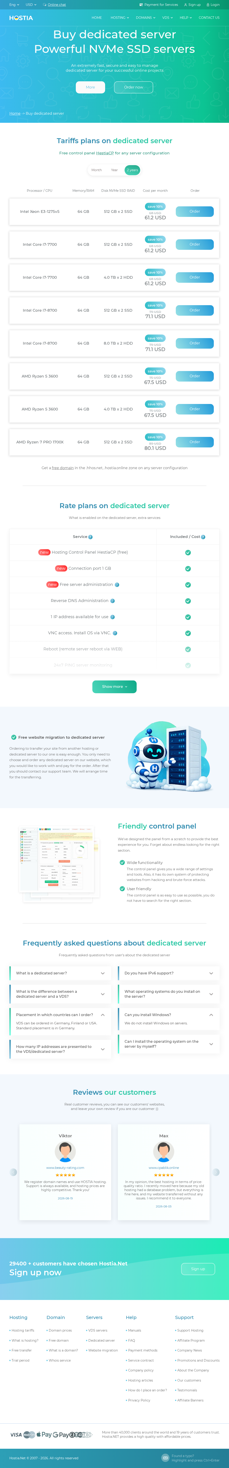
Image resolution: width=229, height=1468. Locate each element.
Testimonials (187, 1390)
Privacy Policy (139, 1400)
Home (97, 18)
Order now (133, 87)
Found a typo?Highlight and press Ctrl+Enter (196, 1458)
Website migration (103, 1350)
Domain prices (60, 1330)
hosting (118, 18)
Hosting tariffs (23, 1330)
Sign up (195, 5)
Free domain (59, 1340)
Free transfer (22, 1350)
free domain (63, 468)
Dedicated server (101, 1340)
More (90, 87)
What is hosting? (25, 1340)
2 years (132, 170)
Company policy (141, 1370)
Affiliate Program (191, 1340)
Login (215, 5)
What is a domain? (63, 1350)
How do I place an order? (147, 1390)
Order (195, 211)
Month (96, 170)
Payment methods (142, 1350)
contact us (209, 18)
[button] (216, 1172)
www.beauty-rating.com (65, 1168)
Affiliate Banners (190, 1400)
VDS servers (97, 1330)
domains (144, 18)
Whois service (60, 1360)
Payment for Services (161, 5)
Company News (189, 1350)
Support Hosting (190, 1330)
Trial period (20, 1360)
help (184, 18)
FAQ (131, 1340)
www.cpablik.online (164, 1168)
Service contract (141, 1360)
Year (114, 170)
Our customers (189, 1380)
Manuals (134, 1330)
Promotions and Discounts (198, 1360)
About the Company (193, 1370)
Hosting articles (140, 1380)
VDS (165, 18)
